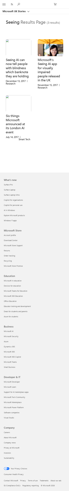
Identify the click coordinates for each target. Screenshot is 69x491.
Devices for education (12, 286)
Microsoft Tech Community (14, 397)
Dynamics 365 (9, 346)
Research (10, 83)
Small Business (9, 367)
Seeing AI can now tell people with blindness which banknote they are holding (17, 68)
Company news (10, 442)
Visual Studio (9, 417)
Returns (7, 250)
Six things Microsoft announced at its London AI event (15, 124)
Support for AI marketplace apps (16, 392)
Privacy (23, 480)
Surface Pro (8, 184)
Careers (7, 432)
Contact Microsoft (11, 480)
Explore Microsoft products (14, 215)
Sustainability (9, 458)
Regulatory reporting (30, 485)
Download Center (10, 240)
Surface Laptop (9, 190)
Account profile (10, 235)
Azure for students (11, 316)
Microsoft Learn (10, 387)
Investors (7, 453)
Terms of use (33, 480)
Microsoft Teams (10, 362)
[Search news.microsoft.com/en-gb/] (19, 4)
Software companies (11, 412)
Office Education (10, 301)
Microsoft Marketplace (13, 402)
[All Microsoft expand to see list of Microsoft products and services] (4, 4)
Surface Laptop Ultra (11, 195)
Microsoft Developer (12, 382)
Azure (6, 341)
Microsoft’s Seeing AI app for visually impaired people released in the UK (49, 70)
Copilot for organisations (13, 200)
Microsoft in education (13, 280)
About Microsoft (10, 437)
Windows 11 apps (10, 220)
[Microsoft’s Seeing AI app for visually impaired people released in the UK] (50, 47)
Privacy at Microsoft (11, 448)
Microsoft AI (8, 331)
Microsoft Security (11, 336)
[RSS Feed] (12, 4)
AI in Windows (9, 210)
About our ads (56, 480)
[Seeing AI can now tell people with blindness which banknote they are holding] (18, 47)
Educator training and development (17, 306)
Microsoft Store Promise (13, 266)
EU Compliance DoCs (12, 485)
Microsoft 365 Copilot (12, 357)
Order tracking (9, 255)
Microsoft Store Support (13, 245)
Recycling (8, 261)
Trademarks (44, 480)
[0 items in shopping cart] (56, 4)
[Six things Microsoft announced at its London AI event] (18, 103)
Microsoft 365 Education (13, 296)
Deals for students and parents (15, 311)
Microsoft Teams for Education (15, 291)
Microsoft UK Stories (14, 11)
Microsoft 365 (9, 351)
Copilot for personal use (13, 205)
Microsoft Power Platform (14, 407)
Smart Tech (24, 139)
